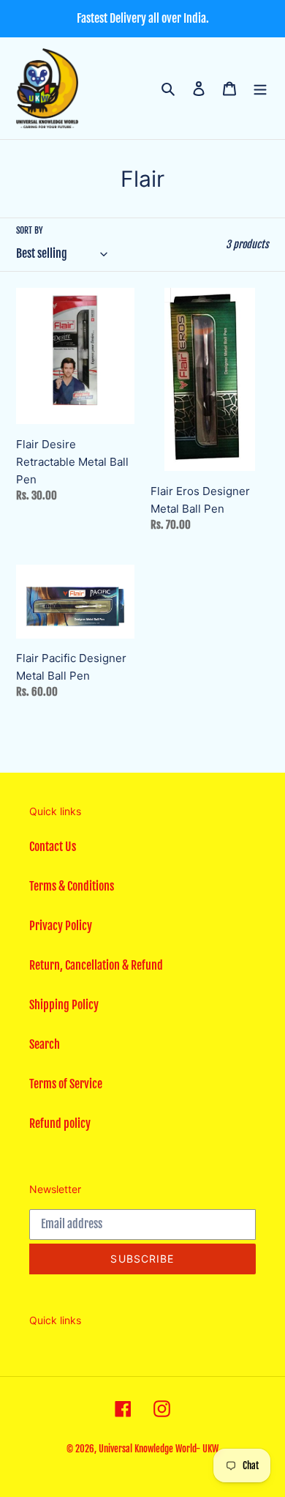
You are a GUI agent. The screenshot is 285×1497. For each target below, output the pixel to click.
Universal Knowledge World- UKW (158, 1449)
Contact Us (52, 846)
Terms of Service (65, 1084)
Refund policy (60, 1123)
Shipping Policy (64, 1005)
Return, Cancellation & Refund (96, 965)
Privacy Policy (60, 925)
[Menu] (260, 88)
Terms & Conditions (71, 886)
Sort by (29, 230)
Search (44, 1044)
